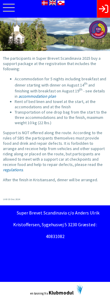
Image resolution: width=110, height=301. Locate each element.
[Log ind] (103, 9)
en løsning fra (52, 293)
